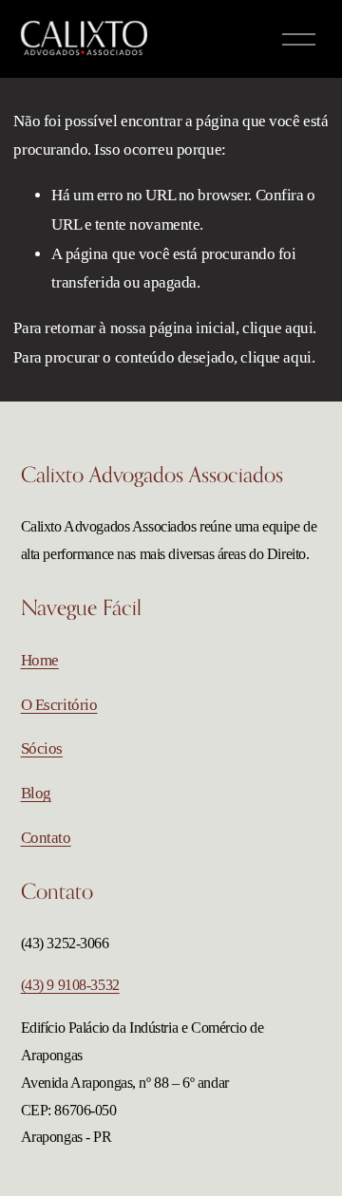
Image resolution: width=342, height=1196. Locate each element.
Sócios (42, 748)
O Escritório (59, 705)
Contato (46, 838)
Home (40, 660)
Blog (36, 793)
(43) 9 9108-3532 (70, 985)
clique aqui (277, 328)
